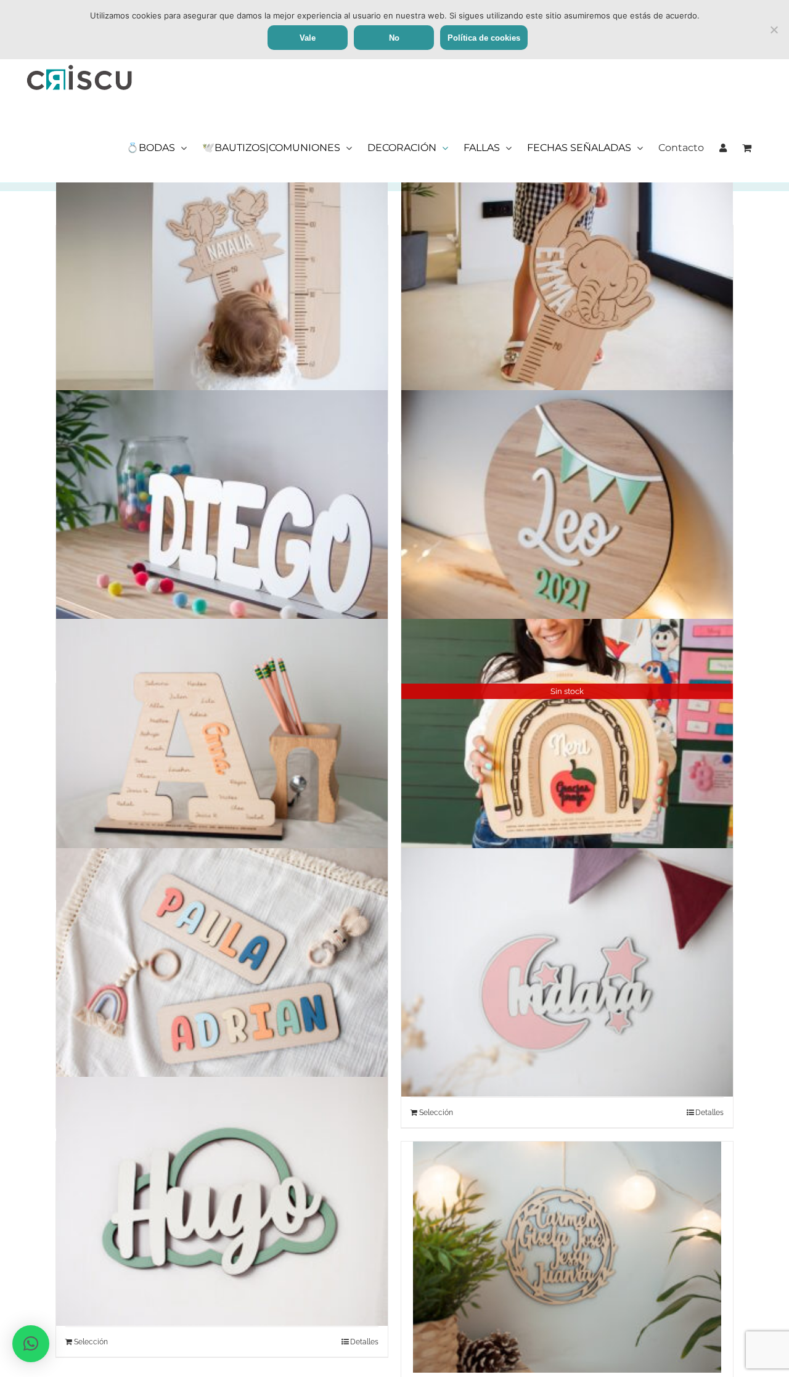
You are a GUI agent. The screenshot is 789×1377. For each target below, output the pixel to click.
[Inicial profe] (222, 743)
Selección (436, 1112)
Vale (308, 38)
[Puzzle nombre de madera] (222, 972)
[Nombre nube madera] (222, 1201)
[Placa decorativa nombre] (567, 514)
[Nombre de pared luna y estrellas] (567, 972)
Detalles (709, 1112)
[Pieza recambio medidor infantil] (567, 285)
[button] (30, 1343)
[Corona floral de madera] (567, 1257)
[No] (773, 29)
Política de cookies (484, 38)
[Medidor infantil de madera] (222, 285)
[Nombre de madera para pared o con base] (222, 514)
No (394, 38)
